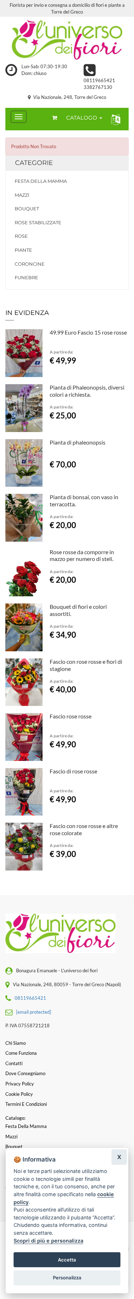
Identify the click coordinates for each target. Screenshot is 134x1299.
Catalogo (82, 117)
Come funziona (21, 1053)
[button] (114, 119)
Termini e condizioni (26, 1104)
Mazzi (22, 195)
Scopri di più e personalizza (48, 1241)
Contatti (14, 1063)
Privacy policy (19, 1084)
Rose (21, 236)
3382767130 (98, 87)
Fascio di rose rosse (73, 771)
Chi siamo (15, 1043)
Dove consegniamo (25, 1073)
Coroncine (30, 264)
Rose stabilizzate (38, 222)
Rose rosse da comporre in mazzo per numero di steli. (82, 555)
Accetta (67, 1260)
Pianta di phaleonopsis (77, 442)
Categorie (34, 163)
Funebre (26, 277)
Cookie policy (19, 1094)
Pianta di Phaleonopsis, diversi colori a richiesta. (87, 391)
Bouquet (27, 208)
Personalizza (67, 1277)
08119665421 (99, 80)
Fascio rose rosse (70, 716)
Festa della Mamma (41, 181)
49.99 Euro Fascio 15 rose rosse (88, 332)
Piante (23, 250)
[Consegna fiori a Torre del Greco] (67, 40)
